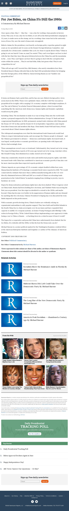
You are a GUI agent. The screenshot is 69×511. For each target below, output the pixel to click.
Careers (61, 496)
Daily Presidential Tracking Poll (16, 449)
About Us (7, 496)
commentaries (46, 408)
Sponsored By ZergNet (59, 335)
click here (22, 415)
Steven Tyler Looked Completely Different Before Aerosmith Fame (33, 362)
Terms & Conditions (51, 496)
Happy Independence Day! (14, 462)
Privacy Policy (40, 496)
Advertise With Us (29, 496)
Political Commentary (17, 240)
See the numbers (34, 434)
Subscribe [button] (57, 3)
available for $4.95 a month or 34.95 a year (23, 409)
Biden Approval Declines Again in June (18, 456)
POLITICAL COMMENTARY (10, 16)
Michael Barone (29, 245)
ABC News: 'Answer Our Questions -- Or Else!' (21, 469)
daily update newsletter (47, 404)
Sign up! (44, 89)
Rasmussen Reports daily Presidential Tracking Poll (29, 408)
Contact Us (34, 497)
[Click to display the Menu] (2, 3)
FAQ (21, 496)
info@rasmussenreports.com (33, 505)
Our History (15, 496)
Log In (66, 3)
